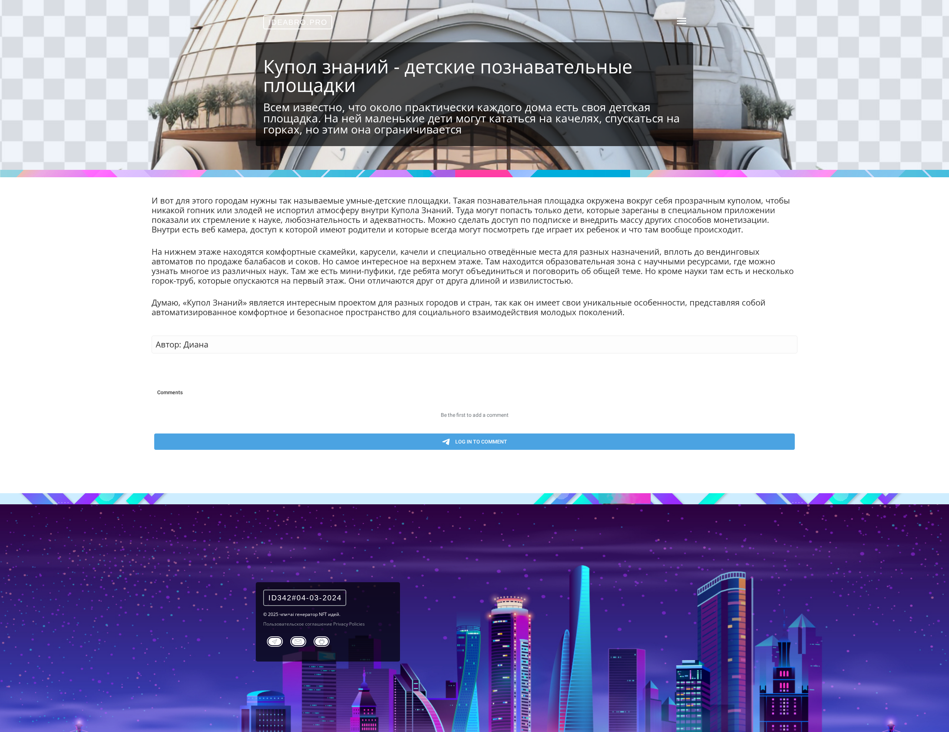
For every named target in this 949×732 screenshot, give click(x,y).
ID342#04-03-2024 (305, 598)
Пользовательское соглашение (297, 624)
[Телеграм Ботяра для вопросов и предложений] (321, 640)
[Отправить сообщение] (298, 640)
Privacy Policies (349, 624)
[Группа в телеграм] (275, 640)
